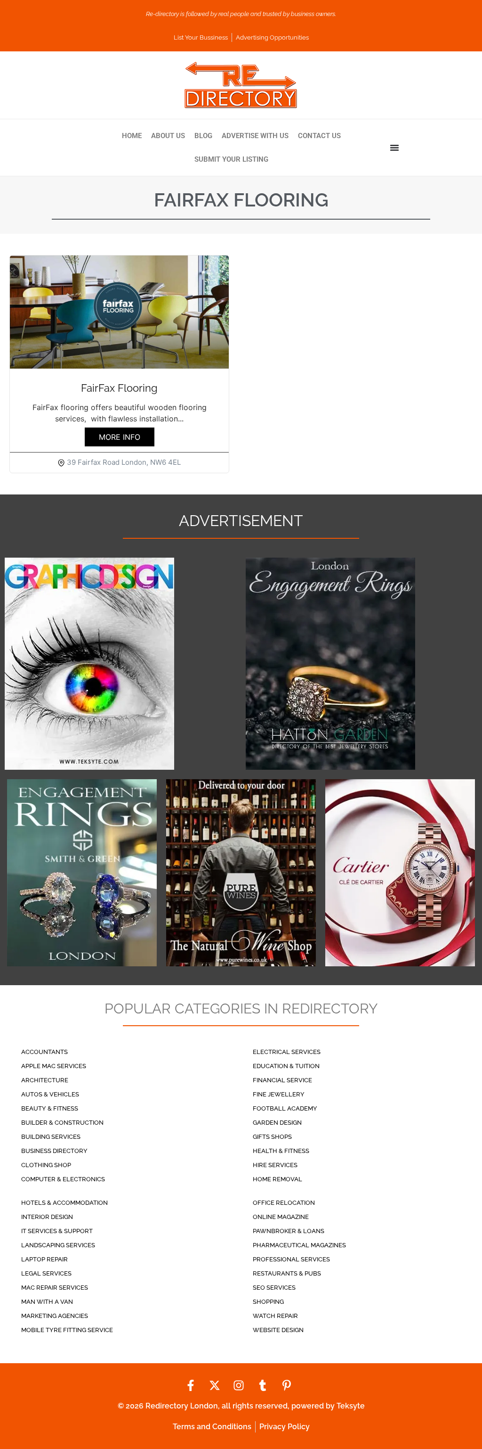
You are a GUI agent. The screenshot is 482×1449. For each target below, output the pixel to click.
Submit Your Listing (231, 159)
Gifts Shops (272, 1136)
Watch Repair (275, 1315)
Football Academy (285, 1108)
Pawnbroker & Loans (288, 1231)
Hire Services (275, 1165)
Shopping (268, 1301)
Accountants (44, 1051)
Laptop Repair (44, 1259)
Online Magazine (281, 1216)
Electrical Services (287, 1051)
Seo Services (274, 1287)
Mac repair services (54, 1287)
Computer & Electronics (63, 1179)
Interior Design (47, 1216)
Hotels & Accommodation (64, 1202)
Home (132, 136)
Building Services (50, 1136)
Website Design (278, 1330)
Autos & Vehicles (50, 1094)
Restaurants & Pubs (287, 1273)
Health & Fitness (281, 1150)
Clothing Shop (46, 1165)
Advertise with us (255, 136)
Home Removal (277, 1179)
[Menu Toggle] (394, 147)
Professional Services (291, 1259)
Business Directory (54, 1150)
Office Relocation (284, 1202)
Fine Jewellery (279, 1094)
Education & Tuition (286, 1066)
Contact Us (319, 136)
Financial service (282, 1080)
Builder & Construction (62, 1122)
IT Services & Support (57, 1231)
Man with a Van (47, 1301)
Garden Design (277, 1122)
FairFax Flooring (119, 388)
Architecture (44, 1080)
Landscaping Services (58, 1245)
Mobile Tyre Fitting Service (67, 1330)
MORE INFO (119, 437)
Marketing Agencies (54, 1315)
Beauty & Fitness (49, 1108)
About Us (168, 136)
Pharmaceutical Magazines (299, 1245)
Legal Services (46, 1273)
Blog (203, 136)
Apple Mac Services (53, 1066)
